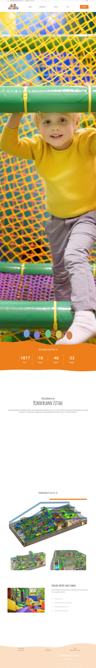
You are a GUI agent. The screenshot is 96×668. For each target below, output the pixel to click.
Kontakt (84, 7)
